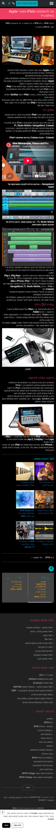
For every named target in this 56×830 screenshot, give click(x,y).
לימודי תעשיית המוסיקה (43, 655)
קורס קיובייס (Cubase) (43, 683)
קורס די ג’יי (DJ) (46, 675)
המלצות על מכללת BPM (42, 758)
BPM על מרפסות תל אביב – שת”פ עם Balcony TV (26, 544)
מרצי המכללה (47, 754)
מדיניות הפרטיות (15, 797)
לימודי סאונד (48, 636)
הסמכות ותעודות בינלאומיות (41, 750)
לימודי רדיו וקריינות (45, 647)
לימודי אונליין (46, 738)
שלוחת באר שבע (46, 742)
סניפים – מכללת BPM (43, 727)
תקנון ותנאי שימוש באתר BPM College (36, 777)
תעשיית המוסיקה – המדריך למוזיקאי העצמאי (25, 484)
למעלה (28, 788)
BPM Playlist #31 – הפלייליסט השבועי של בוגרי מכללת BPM (26, 513)
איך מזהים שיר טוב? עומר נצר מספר (46, 484)
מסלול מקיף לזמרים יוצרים (42, 695)
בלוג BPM (49, 558)
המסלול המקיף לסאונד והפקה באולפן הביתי (35, 699)
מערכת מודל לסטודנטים (43, 766)
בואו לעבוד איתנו (46, 769)
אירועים (50, 746)
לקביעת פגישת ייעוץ (26, 3)
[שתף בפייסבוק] (51, 568)
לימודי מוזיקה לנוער (45, 659)
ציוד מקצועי (37, 558)
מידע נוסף (17, 825)
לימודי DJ (49, 639)
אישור (6, 825)
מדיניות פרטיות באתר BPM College (37, 773)
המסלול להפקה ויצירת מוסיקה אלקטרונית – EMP (32, 691)
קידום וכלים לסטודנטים (43, 762)
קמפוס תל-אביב (44, 730)
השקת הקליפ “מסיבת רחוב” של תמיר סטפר (45, 512)
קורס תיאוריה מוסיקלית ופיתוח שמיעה (37, 703)
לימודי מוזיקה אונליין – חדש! (41, 632)
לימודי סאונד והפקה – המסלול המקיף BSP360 (33, 687)
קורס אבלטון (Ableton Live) (41, 679)
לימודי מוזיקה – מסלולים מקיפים (39, 628)
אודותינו (50, 719)
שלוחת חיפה (46, 734)
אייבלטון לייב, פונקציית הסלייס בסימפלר (45, 543)
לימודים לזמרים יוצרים (44, 651)
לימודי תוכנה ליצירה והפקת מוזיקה (39, 643)
